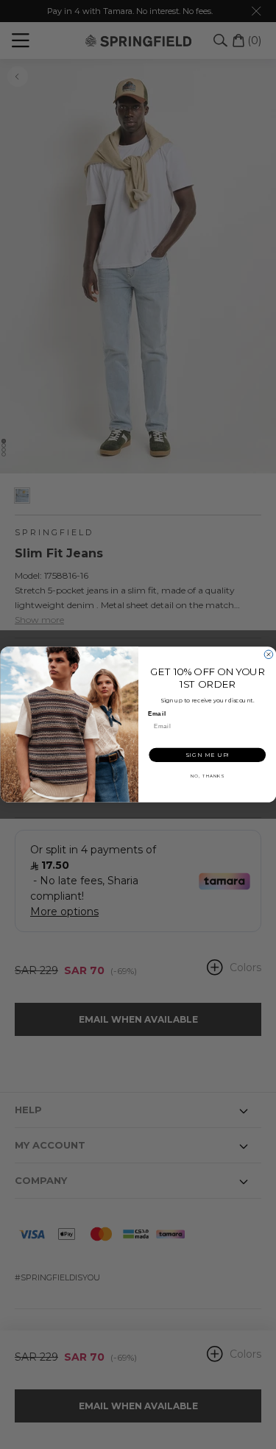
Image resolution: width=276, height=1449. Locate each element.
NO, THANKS (207, 775)
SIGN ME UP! (207, 754)
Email (156, 713)
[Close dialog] (268, 654)
